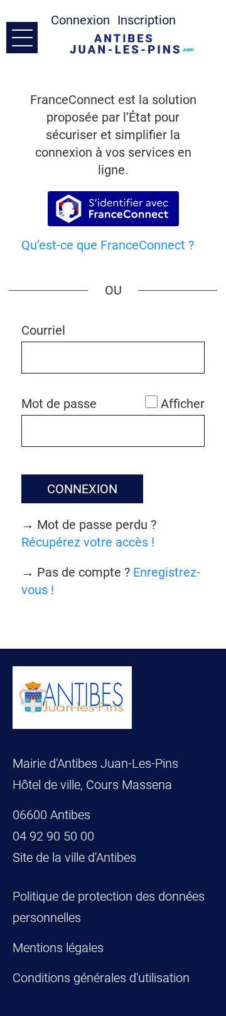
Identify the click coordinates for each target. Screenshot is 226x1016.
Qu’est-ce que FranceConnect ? (107, 245)
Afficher (183, 403)
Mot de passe (59, 403)
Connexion (80, 20)
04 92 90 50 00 (55, 836)
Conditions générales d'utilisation (101, 977)
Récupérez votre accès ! (87, 542)
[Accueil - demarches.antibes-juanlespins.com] (135, 43)
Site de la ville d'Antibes (74, 857)
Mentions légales (58, 947)
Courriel (43, 330)
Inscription (146, 20)
